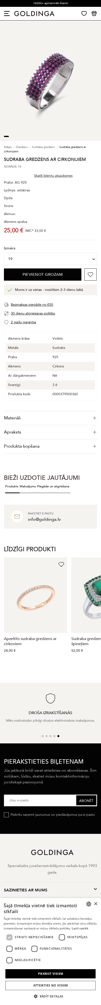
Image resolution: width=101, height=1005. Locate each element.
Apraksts (12, 432)
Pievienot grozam (43, 274)
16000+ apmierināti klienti (50, 3)
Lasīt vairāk (80, 928)
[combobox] (88, 904)
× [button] (95, 904)
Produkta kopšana (21, 446)
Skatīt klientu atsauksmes (53, 175)
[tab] (50, 418)
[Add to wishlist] (90, 274)
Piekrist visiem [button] (50, 974)
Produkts (11, 486)
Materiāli (12, 418)
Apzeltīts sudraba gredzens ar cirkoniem (30, 641)
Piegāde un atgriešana (53, 486)
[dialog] (50, 951)
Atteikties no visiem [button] (50, 985)
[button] (50, 996)
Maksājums (28, 486)
